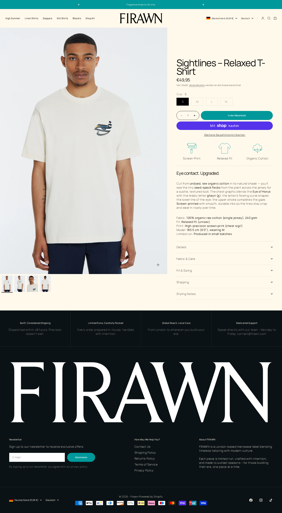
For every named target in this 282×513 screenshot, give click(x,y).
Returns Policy (144, 458)
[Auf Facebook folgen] (251, 500)
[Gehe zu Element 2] (19, 284)
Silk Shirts (62, 18)
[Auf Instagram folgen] (261, 500)
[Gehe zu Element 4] (45, 284)
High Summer (12, 18)
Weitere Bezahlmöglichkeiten (224, 135)
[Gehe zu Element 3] (32, 284)
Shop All (90, 18)
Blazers (77, 18)
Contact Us (142, 447)
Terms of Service (146, 464)
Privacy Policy (143, 470)
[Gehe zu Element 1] (7, 284)
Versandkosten (197, 85)
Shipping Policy (145, 453)
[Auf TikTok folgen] (271, 500)
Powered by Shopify (151, 496)
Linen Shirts (31, 18)
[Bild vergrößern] (158, 265)
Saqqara (47, 18)
